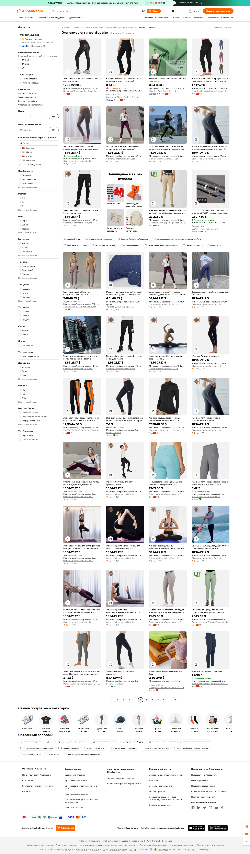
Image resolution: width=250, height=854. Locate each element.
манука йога (215, 245)
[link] (246, 826)
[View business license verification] (151, 849)
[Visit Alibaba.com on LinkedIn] (199, 807)
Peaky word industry (115, 684)
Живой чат (154, 780)
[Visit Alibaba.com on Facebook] (193, 807)
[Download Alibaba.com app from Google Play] (218, 828)
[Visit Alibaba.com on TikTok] (222, 807)
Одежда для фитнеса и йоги (120, 27)
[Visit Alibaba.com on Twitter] (204, 807)
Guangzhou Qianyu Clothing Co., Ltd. (122, 97)
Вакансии (26, 791)
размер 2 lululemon (194, 245)
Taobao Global (137, 841)
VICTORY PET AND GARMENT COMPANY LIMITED (82, 430)
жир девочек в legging (134, 742)
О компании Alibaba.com (34, 769)
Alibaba (65, 27)
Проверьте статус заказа (203, 786)
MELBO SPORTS (113, 432)
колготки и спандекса (32, 742)
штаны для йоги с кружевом (100, 239)
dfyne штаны (54, 755)
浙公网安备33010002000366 (172, 850)
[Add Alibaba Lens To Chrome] (65, 828)
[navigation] (38, 364)
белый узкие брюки (131, 245)
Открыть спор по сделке (160, 786)
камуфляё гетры (74, 239)
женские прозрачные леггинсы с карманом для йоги (179, 239)
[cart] (182, 11)
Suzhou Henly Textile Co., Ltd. (205, 229)
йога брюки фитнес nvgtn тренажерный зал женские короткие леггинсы (182, 742)
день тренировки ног (78, 742)
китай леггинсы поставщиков (125, 748)
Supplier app (131, 828)
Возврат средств (157, 791)
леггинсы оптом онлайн (105, 245)
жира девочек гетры (95, 748)
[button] (144, 11)
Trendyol (156, 841)
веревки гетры (56, 742)
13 (175, 700)
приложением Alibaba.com (172, 828)
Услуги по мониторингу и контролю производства (81, 800)
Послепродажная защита (76, 794)
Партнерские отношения (203, 797)
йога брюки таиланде (70, 748)
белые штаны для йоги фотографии (163, 245)
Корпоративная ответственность (37, 786)
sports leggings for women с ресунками (84, 755)
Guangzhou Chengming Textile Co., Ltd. (166, 687)
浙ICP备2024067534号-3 (199, 850)
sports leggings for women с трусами (192, 748)
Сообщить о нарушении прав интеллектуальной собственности (165, 798)
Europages (167, 841)
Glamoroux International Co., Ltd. (78, 161)
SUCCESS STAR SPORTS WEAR (206, 496)
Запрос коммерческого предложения (124, 783)
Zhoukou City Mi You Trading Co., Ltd (79, 307)
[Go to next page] (181, 699)
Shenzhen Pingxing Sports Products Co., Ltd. (210, 91)
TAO (147, 841)
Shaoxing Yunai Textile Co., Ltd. (162, 91)
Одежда (76, 27)
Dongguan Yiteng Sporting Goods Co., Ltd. (82, 91)
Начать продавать (199, 780)
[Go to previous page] (111, 699)
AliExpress (83, 841)
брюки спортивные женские (157, 748)
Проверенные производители (121, 778)
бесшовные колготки (32, 755)
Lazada (125, 841)
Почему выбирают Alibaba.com (36, 775)
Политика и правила (74, 807)
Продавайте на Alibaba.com (204, 775)
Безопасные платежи (75, 775)
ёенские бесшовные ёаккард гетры (38, 748)
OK (53, 116)
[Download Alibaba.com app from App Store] (196, 828)
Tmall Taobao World (111, 841)
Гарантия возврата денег (76, 780)
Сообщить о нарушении (160, 805)
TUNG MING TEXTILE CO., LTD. (120, 307)
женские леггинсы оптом (106, 742)
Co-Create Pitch (29, 780)
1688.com (95, 841)
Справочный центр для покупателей (166, 775)
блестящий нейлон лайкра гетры (134, 239)
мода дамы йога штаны (77, 245)
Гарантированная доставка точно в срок (81, 787)
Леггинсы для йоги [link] (147, 27)
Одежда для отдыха (94, 27)
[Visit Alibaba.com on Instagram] (210, 807)
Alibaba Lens (38, 828)
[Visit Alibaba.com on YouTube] (216, 807)
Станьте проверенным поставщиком (208, 791)
